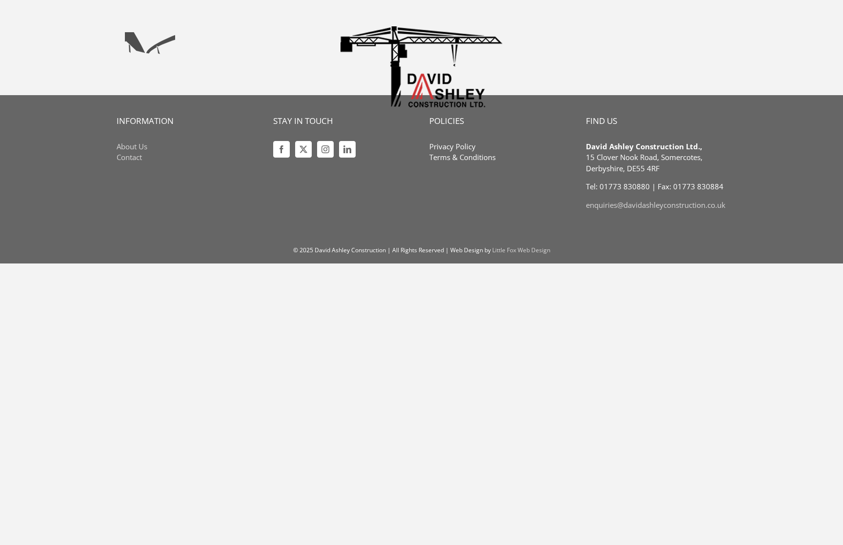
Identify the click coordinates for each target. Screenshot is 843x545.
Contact (129, 157)
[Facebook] (281, 149)
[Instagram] (325, 149)
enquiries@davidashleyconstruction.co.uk (655, 205)
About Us (132, 146)
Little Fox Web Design (521, 250)
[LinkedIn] (347, 149)
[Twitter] (303, 149)
